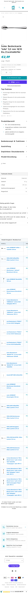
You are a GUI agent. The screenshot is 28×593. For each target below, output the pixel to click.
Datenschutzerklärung (11, 584)
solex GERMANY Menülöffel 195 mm (14, 280)
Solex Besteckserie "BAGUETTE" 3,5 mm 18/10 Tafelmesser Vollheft (14, 354)
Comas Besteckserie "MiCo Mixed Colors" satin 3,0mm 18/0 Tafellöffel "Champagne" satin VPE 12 (14, 460)
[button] (4, 7)
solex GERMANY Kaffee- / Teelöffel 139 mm (14, 248)
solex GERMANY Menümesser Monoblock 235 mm (13, 386)
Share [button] (4, 163)
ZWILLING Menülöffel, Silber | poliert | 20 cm (14, 438)
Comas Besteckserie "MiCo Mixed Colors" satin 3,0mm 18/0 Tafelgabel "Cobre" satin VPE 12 (14, 471)
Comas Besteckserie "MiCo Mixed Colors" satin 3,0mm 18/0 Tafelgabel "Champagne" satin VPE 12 (14, 492)
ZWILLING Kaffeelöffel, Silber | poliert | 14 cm (13, 259)
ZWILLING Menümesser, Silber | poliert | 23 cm (13, 417)
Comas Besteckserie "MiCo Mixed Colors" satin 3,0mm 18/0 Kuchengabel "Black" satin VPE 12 (14, 481)
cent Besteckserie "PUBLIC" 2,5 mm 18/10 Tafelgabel (14, 322)
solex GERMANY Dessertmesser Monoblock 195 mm (14, 291)
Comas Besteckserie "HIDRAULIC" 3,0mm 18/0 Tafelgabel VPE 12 (14, 301)
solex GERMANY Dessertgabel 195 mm (13, 396)
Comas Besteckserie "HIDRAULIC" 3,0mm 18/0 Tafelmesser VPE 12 (14, 312)
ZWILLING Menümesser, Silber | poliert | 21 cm (13, 448)
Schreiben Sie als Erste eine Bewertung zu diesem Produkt (14, 508)
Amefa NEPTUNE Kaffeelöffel (14, 375)
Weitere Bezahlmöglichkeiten (14, 85)
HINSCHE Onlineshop (13, 582)
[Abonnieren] (22, 560)
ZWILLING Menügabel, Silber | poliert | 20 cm (13, 427)
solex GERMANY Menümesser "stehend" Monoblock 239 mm (13, 270)
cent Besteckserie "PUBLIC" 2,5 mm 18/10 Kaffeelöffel (14, 343)
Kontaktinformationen (21, 584)
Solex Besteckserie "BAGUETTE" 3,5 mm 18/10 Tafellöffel (14, 365)
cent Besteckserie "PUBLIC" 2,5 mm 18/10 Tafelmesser (14, 332)
